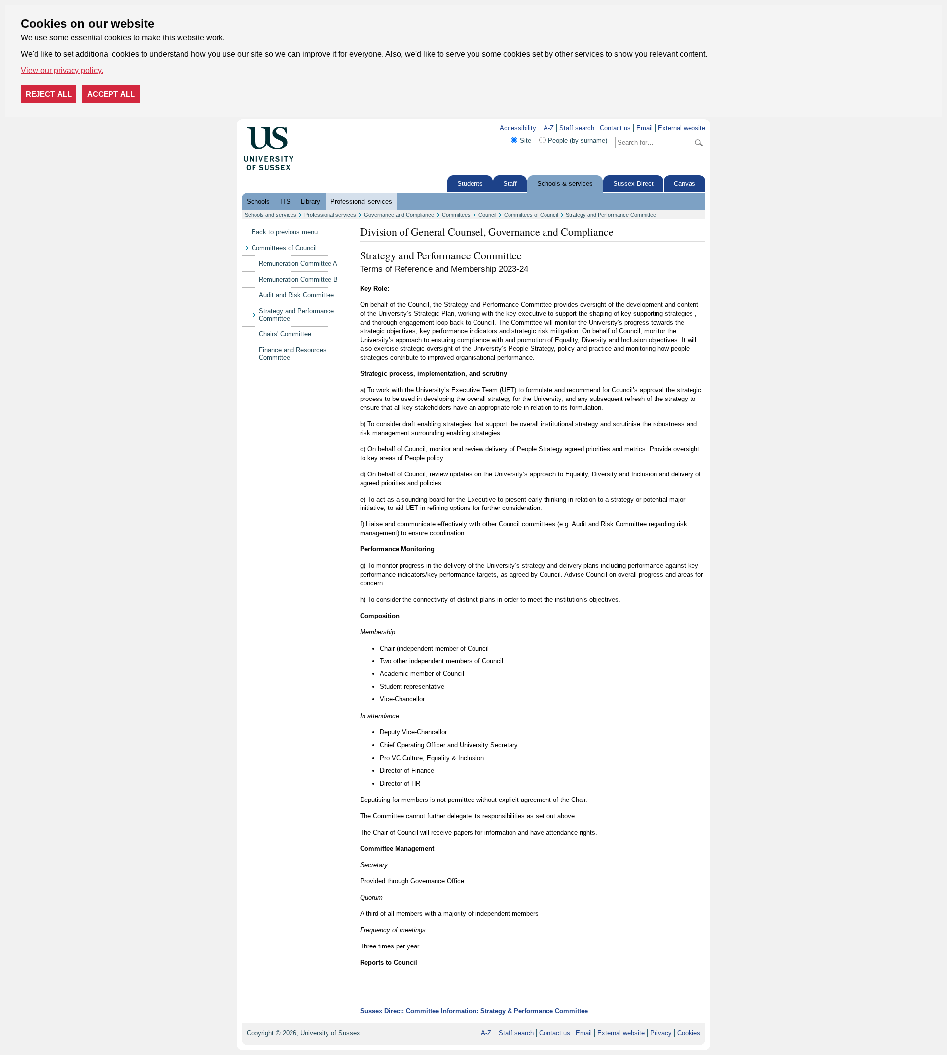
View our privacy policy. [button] (62, 70)
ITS (285, 201)
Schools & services (565, 183)
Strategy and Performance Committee (611, 215)
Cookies (688, 1033)
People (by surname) (577, 140)
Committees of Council (531, 215)
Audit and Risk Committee (296, 295)
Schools (258, 201)
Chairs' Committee (285, 334)
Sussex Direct (633, 183)
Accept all (111, 94)
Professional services (361, 201)
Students (470, 183)
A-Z (549, 128)
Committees (456, 215)
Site (525, 140)
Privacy (661, 1033)
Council (487, 215)
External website (681, 128)
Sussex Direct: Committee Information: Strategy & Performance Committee (474, 1011)
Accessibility (518, 128)
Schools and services (270, 215)
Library (310, 201)
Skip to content (315, 128)
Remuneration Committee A (298, 263)
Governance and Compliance (399, 215)
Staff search (576, 128)
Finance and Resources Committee (293, 353)
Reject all (49, 94)
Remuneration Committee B (298, 279)
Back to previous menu (285, 232)
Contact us (615, 128)
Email (644, 128)
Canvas (684, 183)
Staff (510, 183)
